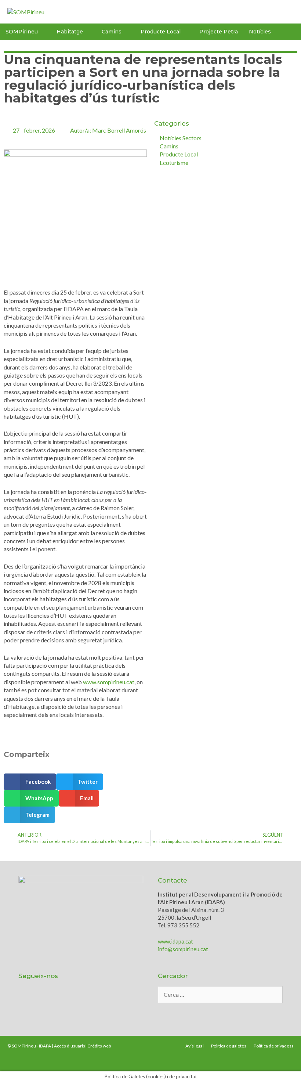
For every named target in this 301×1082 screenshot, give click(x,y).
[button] (30, 781)
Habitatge (70, 31)
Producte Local (161, 31)
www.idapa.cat (175, 941)
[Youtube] (50, 1006)
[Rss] (109, 1006)
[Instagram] (89, 1006)
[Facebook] (70, 1006)
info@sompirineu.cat (183, 949)
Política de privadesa (274, 1046)
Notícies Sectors (181, 137)
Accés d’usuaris (69, 1046)
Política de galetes (228, 1046)
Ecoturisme (174, 162)
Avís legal (194, 1046)
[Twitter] (31, 1006)
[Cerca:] (220, 994)
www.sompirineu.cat (108, 681)
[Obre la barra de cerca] (292, 32)
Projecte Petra (218, 31)
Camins (169, 146)
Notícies (260, 31)
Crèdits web (99, 1046)
